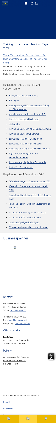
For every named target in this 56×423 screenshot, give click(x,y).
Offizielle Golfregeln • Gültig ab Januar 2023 (29, 181)
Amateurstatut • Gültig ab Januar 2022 (27, 212)
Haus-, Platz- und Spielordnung (23, 95)
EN (36, 3)
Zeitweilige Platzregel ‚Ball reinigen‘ (25, 138)
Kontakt (6, 402)
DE (32, 3)
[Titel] (5, 3)
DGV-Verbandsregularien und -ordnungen (28, 227)
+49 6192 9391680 (18, 310)
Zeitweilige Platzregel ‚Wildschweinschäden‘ (30, 148)
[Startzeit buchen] (46, 419)
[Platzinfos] (28, 419)
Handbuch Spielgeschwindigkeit (24, 222)
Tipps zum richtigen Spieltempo (24, 119)
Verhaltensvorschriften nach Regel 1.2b (27, 114)
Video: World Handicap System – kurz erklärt (24, 55)
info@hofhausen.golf (18, 320)
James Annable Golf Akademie (16, 357)
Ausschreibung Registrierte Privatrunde (27, 162)
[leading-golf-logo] (52, 3)
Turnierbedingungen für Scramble (25, 134)
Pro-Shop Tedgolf (10, 364)
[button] (26, 3)
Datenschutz (8, 409)
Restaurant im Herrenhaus (14, 360)
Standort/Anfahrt (22, 323)
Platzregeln (14, 100)
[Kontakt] (9, 419)
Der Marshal (14, 124)
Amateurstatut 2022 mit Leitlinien (25, 217)
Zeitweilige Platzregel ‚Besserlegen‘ (25, 143)
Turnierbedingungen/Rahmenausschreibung (30, 129)
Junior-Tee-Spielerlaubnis (21, 167)
